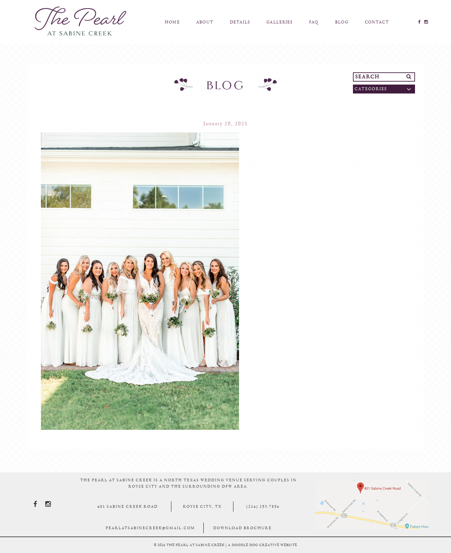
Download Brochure (242, 528)
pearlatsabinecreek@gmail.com (150, 528)
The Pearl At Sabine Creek (80, 21)
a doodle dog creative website (262, 545)
